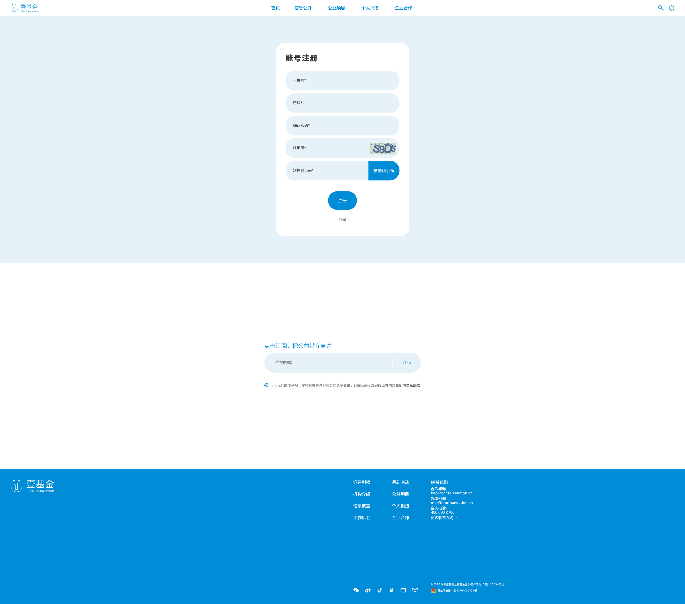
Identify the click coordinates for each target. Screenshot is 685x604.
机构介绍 (361, 494)
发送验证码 (384, 170)
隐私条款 (413, 385)
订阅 (406, 362)
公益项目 (336, 8)
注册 (342, 200)
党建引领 (361, 482)
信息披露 (361, 506)
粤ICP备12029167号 (491, 584)
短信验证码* (303, 170)
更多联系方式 (442, 518)
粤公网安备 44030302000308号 (457, 590)
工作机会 (361, 517)
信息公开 (303, 8)
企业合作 (403, 8)
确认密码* (301, 125)
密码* (297, 103)
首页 (275, 8)
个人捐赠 (370, 8)
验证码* (299, 148)
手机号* (299, 80)
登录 (342, 219)
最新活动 (400, 482)
